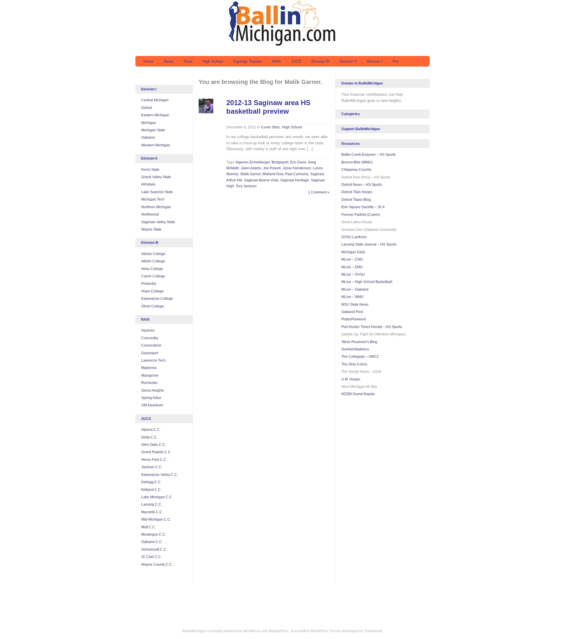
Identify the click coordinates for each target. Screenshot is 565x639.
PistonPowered (353, 319)
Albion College (153, 261)
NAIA (276, 61)
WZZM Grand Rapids (358, 394)
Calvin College (153, 276)
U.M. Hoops (350, 379)
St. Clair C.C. (151, 557)
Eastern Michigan (155, 115)
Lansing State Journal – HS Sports (368, 244)
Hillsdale (148, 184)
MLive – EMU (352, 267)
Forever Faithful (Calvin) (360, 215)
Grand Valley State (156, 177)
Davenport (149, 353)
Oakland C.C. (152, 542)
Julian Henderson (296, 168)
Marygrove (149, 375)
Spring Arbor (151, 398)
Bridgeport (280, 162)
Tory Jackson (246, 186)
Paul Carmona (296, 174)
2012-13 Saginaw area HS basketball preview (268, 107)
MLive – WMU (352, 297)
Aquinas (147, 330)
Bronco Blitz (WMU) (357, 162)
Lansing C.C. (151, 504)
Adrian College (153, 254)
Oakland (148, 137)
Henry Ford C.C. (154, 460)
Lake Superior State (157, 192)
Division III (320, 61)
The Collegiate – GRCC (360, 357)
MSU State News (354, 304)
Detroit (146, 108)
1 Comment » (319, 192)
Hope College (152, 291)
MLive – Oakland (354, 289)
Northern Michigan (156, 207)
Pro (395, 61)
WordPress (252, 631)
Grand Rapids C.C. (156, 452)
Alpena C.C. (151, 430)
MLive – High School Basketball (366, 282)
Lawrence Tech (153, 360)
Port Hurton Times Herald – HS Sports (371, 327)
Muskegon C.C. (153, 534)
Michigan (148, 123)
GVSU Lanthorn (354, 237)
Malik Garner (250, 174)
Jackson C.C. (151, 467)
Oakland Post (352, 312)
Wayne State (151, 229)
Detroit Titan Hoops (356, 192)
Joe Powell (272, 168)
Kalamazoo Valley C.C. (159, 475)
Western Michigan (155, 145)
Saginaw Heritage (294, 180)
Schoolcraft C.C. (154, 549)
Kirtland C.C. (151, 490)
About (168, 61)
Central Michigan (155, 100)
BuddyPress (278, 631)
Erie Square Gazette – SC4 (363, 207)
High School (212, 61)
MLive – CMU (352, 259)
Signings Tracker (247, 61)
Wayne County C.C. (157, 564)
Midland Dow (272, 174)
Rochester (149, 383)
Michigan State (153, 130)
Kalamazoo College (157, 299)
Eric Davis (298, 162)
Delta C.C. (149, 437)
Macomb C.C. (152, 512)
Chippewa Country (356, 170)
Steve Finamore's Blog (359, 342)
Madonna (149, 368)
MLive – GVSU (353, 274)
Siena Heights (152, 390)
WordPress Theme (325, 631)
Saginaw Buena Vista (261, 180)
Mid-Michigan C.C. (156, 519)
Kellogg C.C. (151, 482)
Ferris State (150, 170)
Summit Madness (355, 349)
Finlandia (148, 284)
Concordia (149, 338)
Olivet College (152, 306)
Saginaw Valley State (158, 222)
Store (187, 61)
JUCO (296, 61)
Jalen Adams (251, 168)
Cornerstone (151, 345)
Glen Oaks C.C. (153, 445)
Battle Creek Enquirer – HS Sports (368, 155)
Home (148, 61)
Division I (375, 61)
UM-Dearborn (152, 405)
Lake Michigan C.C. (157, 497)
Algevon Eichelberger (252, 162)
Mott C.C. (148, 527)
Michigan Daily (353, 252)
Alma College (152, 269)
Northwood (150, 214)
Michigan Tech (152, 199)
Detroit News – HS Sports (361, 185)
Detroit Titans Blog (356, 200)
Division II (348, 61)
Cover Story (270, 127)
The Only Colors (354, 364)
